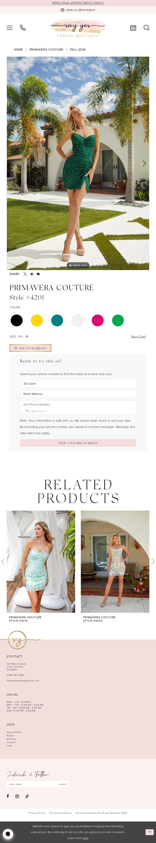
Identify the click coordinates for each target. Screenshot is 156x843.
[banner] (78, 28)
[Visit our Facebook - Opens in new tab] (8, 796)
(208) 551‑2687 (15, 675)
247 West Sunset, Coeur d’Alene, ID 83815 (17, 666)
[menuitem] (9, 27)
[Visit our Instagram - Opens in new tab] (17, 796)
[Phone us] (22, 27)
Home (18, 49)
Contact (11, 742)
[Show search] (146, 27)
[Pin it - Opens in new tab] (31, 274)
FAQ (9, 746)
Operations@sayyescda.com (23, 680)
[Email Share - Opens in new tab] (38, 274)
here (85, 838)
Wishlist (11, 739)
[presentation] (41, 562)
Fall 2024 (78, 49)
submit (63, 784)
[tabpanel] (78, 163)
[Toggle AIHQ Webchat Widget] (8, 834)
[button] (9, 27)
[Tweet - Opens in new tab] (25, 274)
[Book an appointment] (133, 27)
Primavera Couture (46, 49)
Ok (150, 832)
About (10, 735)
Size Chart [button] (138, 336)
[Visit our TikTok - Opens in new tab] (27, 796)
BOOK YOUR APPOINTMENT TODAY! (78, 3)
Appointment (14, 732)
